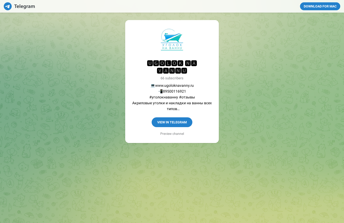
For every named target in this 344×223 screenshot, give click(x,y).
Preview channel (172, 134)
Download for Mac (320, 6)
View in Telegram (172, 122)
